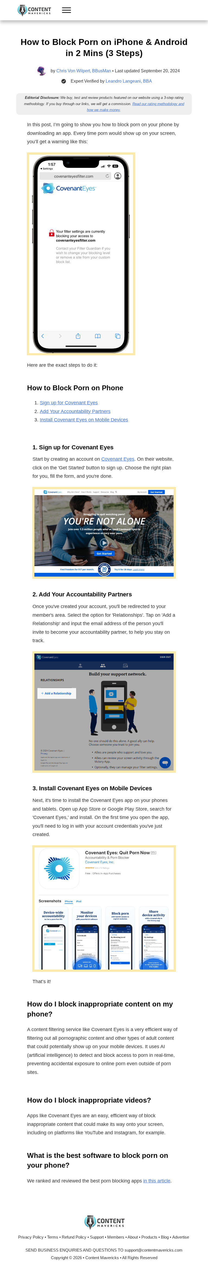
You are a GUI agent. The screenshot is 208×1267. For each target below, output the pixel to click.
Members (115, 1237)
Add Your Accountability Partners (75, 411)
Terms (52, 1237)
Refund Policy (74, 1237)
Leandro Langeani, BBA (129, 81)
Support (97, 1237)
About (133, 1237)
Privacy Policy (31, 1237)
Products (149, 1237)
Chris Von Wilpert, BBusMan (83, 71)
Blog (165, 1237)
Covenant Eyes (117, 459)
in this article (156, 1181)
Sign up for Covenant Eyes (69, 402)
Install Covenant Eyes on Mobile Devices (84, 420)
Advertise (180, 1237)
